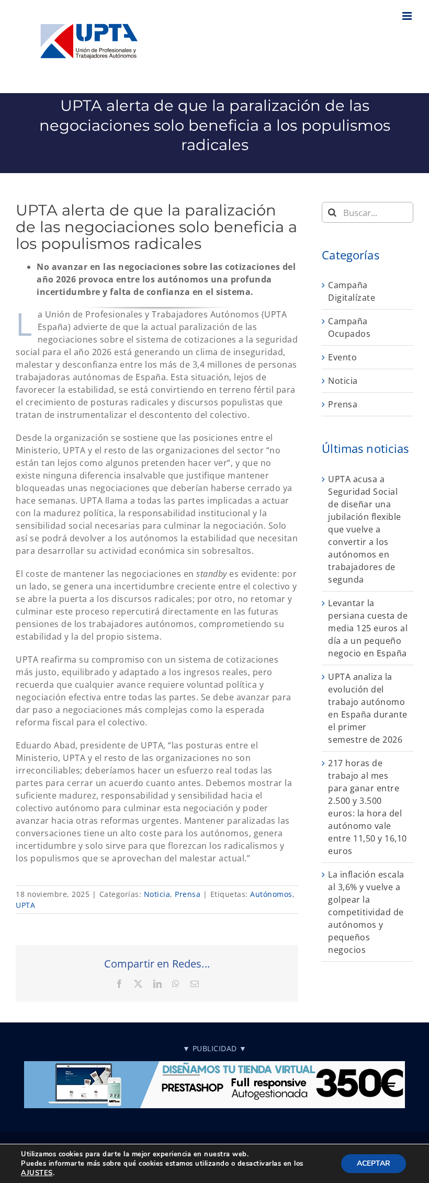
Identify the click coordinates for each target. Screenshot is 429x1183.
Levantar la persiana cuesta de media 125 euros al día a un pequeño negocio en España (368, 628)
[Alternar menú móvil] (408, 15)
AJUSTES (37, 1173)
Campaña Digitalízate (351, 291)
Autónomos (271, 894)
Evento (342, 357)
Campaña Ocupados (349, 327)
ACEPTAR (373, 1163)
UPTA (25, 905)
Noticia (157, 894)
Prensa (187, 894)
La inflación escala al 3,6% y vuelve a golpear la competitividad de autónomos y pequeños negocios (366, 912)
